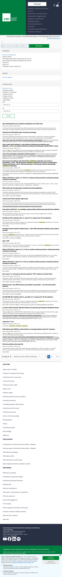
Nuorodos (6, 519)
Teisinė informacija (8, 381)
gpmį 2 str (27, 153)
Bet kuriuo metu (7, 88)
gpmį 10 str (32, 153)
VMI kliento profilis (8, 456)
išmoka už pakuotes (37, 315)
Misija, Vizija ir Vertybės (10, 369)
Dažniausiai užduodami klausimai (13, 481)
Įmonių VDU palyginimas (10, 500)
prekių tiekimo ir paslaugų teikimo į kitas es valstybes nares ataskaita (39, 337)
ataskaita (5, 337)
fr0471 (8, 315)
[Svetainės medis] (58, 3)
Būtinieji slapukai (8, 565)
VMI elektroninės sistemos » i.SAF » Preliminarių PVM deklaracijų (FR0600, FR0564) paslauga (28, 141)
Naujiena (18, 196)
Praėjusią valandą (8, 90)
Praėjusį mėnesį (7, 96)
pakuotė (15, 315)
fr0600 (8, 140)
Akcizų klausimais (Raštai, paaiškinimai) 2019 (17, 61)
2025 (7, 305)
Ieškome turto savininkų (10, 515)
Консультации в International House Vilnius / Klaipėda (19, 448)
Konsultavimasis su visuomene (12, 377)
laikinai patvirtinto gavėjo (36, 206)
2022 (7, 226)
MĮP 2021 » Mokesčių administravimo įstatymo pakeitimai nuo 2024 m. (30, 174)
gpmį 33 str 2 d (28, 315)
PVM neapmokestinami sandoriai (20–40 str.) (17, 59)
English (57, 37)
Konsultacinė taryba (9, 428)
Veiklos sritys (7, 389)
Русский (49, 38)
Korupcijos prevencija (9, 400)
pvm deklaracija (19, 140)
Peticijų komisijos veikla (10, 385)
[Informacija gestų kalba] (54, 6)
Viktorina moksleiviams (10, 488)
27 (48, 357)
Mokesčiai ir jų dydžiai (9, 473)
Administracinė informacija (11, 408)
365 (57, 357)
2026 (7, 196)
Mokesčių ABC (7, 484)
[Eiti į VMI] (9, 17)
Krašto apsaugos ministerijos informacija (15, 508)
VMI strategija (7, 431)
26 (46, 357)
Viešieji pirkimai (7, 420)
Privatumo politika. (27, 562)
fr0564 (4, 140)
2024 (7, 173)
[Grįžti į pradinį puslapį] (2, 42)
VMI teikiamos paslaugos (10, 452)
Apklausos (6, 435)
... (43, 357)
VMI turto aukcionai (9, 496)
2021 (7, 238)
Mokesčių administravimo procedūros (14, 397)
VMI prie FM (7, 57)
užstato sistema (21, 315)
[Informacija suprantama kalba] (57, 6)
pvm (14, 140)
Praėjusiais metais (8, 98)
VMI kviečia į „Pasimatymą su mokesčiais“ (15, 492)
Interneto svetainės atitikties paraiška (14, 512)
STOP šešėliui (7, 504)
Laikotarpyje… (7, 100)
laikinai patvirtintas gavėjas (24, 206)
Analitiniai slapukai (8, 571)
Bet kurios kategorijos (9, 55)
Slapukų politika (15, 562)
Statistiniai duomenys (9, 412)
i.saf (11, 140)
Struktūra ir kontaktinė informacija (13, 373)
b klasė (4, 315)
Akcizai (6, 63)
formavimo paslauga (38, 140)
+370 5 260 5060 (8, 530)
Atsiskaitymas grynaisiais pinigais (13, 477)
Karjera (5, 424)
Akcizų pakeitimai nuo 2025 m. (45, 305)
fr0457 (4, 153)
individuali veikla (20, 153)
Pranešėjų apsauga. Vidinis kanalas (13, 404)
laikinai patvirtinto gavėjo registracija (10, 206)
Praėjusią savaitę (8, 94)
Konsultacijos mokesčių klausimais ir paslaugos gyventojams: (21, 528)
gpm (7, 153)
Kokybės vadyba (8, 393)
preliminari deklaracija (28, 140)
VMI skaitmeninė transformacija (12, 460)
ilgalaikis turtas (13, 153)
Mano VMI (14, 536)
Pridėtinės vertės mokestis (12, 66)
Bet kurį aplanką (7, 77)
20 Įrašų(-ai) (5, 357)
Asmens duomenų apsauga (11, 416)
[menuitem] (38, 8)
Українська (56, 38)
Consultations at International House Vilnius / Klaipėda (19, 444)
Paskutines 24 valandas (10, 92)
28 (51, 357)
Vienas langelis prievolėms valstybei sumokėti (16, 464)
